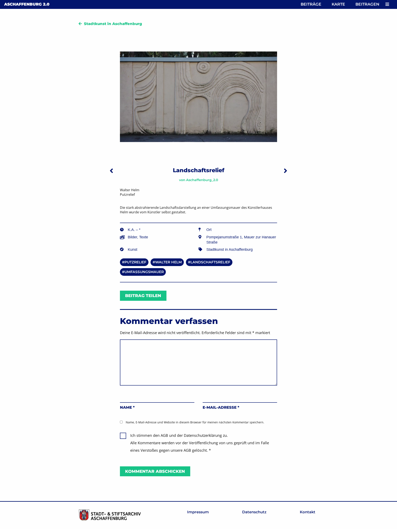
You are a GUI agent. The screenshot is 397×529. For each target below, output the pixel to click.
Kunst (132, 249)
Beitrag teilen (143, 295)
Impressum (198, 512)
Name (127, 407)
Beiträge (311, 4)
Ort (209, 230)
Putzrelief (135, 262)
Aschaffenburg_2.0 (202, 180)
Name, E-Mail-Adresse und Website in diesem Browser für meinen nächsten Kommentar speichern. (195, 422)
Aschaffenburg (26, 4)
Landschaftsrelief (210, 262)
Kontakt (307, 512)
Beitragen (367, 4)
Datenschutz (254, 512)
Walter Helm (168, 262)
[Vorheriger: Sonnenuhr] (111, 171)
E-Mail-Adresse (221, 407)
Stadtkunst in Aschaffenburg (113, 23)
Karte (338, 4)
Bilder (132, 237)
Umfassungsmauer (144, 272)
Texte (143, 237)
